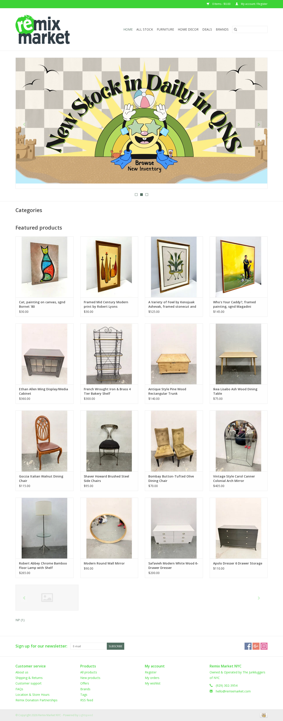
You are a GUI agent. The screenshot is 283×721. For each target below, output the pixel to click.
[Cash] (263, 715)
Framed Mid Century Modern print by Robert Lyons (106, 304)
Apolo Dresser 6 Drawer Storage (237, 563)
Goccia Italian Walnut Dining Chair (41, 478)
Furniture (165, 29)
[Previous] (24, 124)
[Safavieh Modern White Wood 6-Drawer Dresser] (174, 528)
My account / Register (254, 4)
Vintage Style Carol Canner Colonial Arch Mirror (234, 478)
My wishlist (153, 683)
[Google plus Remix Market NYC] (256, 646)
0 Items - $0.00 (221, 4)
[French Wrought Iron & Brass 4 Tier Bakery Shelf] (109, 353)
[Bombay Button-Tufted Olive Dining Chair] (174, 440)
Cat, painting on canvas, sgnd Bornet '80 (42, 304)
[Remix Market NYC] (49, 29)
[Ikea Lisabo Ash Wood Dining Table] (239, 353)
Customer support (28, 683)
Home (128, 29)
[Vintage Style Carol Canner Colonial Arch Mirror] (239, 440)
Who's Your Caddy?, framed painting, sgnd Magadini (234, 304)
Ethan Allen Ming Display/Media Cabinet (43, 391)
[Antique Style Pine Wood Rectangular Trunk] (174, 353)
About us (21, 672)
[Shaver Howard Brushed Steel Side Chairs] (109, 440)
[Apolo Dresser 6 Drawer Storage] (239, 528)
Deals (207, 29)
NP (20, 620)
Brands (222, 29)
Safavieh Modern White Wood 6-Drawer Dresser (173, 565)
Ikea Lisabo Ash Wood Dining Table (235, 391)
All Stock (144, 29)
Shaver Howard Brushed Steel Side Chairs (106, 478)
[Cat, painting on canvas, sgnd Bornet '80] (44, 266)
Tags (83, 694)
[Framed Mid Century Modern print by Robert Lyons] (109, 266)
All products (88, 672)
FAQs (19, 689)
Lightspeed (86, 715)
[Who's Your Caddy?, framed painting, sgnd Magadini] (239, 266)
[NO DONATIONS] (141, 121)
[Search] (235, 29)
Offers (84, 683)
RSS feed (86, 700)
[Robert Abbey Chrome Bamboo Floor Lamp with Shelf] (44, 528)
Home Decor (188, 29)
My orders (152, 678)
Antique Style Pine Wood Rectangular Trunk (167, 391)
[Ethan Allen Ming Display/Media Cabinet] (44, 353)
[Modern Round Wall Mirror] (109, 528)
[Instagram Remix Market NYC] (264, 646)
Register (151, 672)
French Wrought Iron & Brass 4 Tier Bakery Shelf (107, 391)
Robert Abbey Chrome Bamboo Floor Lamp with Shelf (43, 565)
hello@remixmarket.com (233, 691)
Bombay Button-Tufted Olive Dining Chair (171, 478)
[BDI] (47, 597)
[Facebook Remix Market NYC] (248, 646)
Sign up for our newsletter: (41, 646)
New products (90, 678)
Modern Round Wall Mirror (104, 563)
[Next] (259, 124)
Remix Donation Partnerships (36, 700)
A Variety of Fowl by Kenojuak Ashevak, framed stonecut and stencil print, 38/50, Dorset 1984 (172, 304)
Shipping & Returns (29, 678)
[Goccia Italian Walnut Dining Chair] (44, 440)
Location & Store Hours (32, 694)
